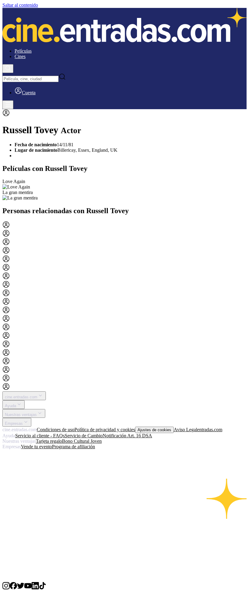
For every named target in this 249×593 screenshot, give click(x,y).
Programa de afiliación (73, 446)
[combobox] (30, 79)
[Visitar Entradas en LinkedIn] (35, 587)
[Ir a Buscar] (7, 68)
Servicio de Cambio (84, 435)
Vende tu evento (36, 446)
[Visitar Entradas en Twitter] (20, 587)
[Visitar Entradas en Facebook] (13, 587)
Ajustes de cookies (154, 430)
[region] (124, 190)
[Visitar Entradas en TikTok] (42, 587)
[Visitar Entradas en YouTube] (28, 587)
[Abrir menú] (7, 104)
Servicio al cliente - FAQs (40, 435)
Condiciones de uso (55, 429)
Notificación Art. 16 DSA (127, 435)
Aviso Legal (185, 429)
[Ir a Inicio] (124, 25)
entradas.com (209, 429)
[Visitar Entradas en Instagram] (6, 587)
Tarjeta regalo (49, 441)
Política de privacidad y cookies (104, 429)
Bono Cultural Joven (82, 441)
